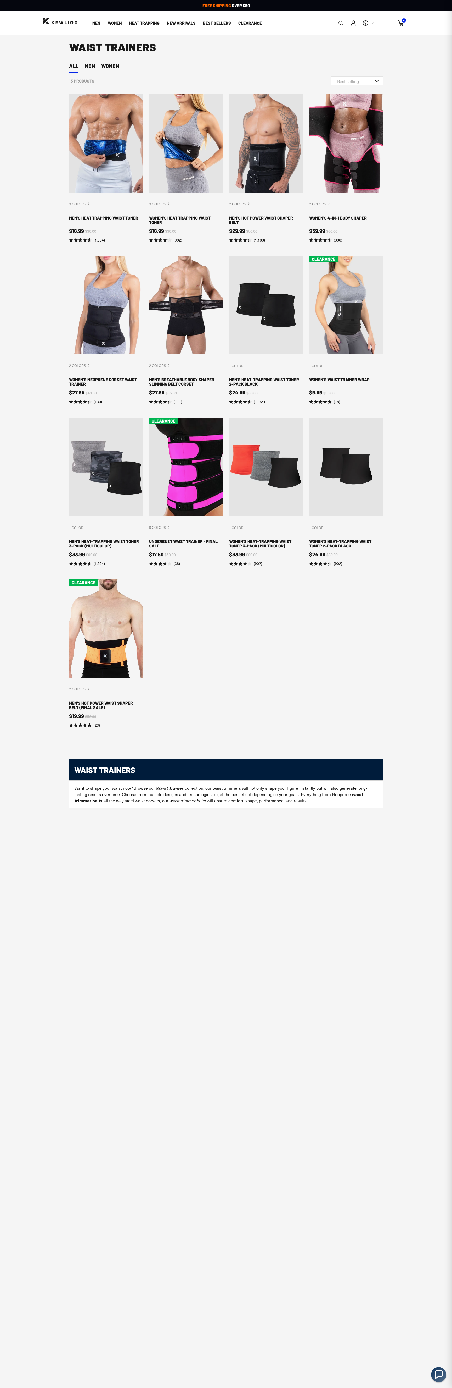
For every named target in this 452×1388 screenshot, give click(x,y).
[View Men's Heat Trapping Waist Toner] (106, 168)
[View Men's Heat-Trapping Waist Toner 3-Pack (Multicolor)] (106, 492)
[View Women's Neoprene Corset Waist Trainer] (106, 330)
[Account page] (353, 23)
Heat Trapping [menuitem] (144, 22)
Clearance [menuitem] (250, 22)
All (73, 66)
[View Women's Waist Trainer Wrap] (346, 330)
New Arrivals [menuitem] (181, 22)
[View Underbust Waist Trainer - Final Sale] (186, 492)
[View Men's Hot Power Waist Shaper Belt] (266, 168)
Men (90, 66)
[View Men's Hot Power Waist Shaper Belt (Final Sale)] (106, 653)
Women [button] (115, 22)
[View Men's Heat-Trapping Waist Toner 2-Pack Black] (266, 330)
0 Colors (158, 527)
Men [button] (96, 22)
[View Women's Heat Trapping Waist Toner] (186, 168)
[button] (341, 23)
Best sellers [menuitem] (217, 22)
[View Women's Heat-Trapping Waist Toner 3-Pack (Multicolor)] (266, 492)
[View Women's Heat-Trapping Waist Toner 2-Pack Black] (346, 492)
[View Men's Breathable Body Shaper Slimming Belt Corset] (186, 330)
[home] (60, 21)
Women (110, 66)
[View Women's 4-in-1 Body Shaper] (346, 168)
